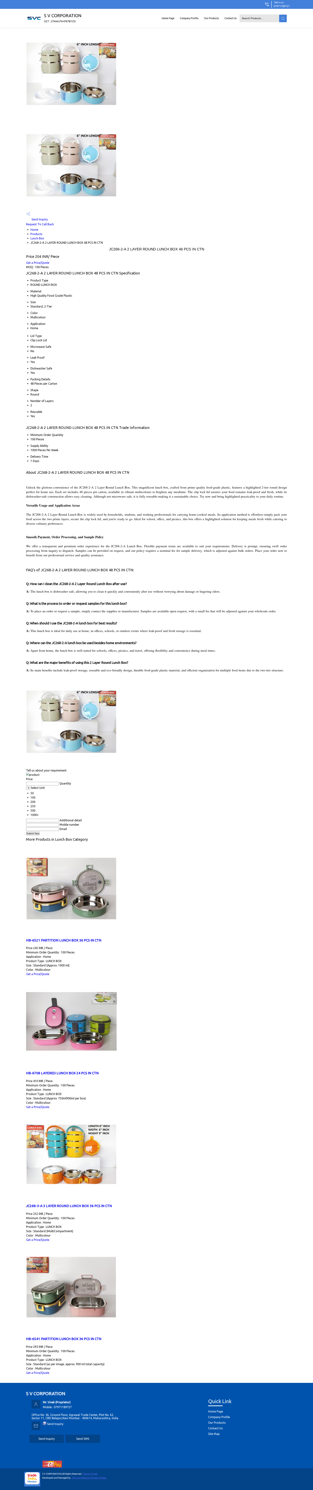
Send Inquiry (39, 219)
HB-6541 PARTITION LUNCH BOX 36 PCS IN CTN (63, 1339)
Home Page (168, 18)
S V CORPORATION (62, 18)
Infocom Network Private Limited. (89, 1478)
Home (34, 229)
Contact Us (230, 18)
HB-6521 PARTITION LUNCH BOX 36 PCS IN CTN (63, 940)
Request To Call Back (40, 224)
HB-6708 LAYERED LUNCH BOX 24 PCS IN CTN (62, 1073)
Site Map (214, 1433)
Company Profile (189, 18)
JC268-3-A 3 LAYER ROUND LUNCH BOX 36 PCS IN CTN (69, 1206)
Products (36, 234)
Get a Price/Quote (37, 262)
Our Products (211, 18)
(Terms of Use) (90, 1474)
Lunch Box (37, 238)
